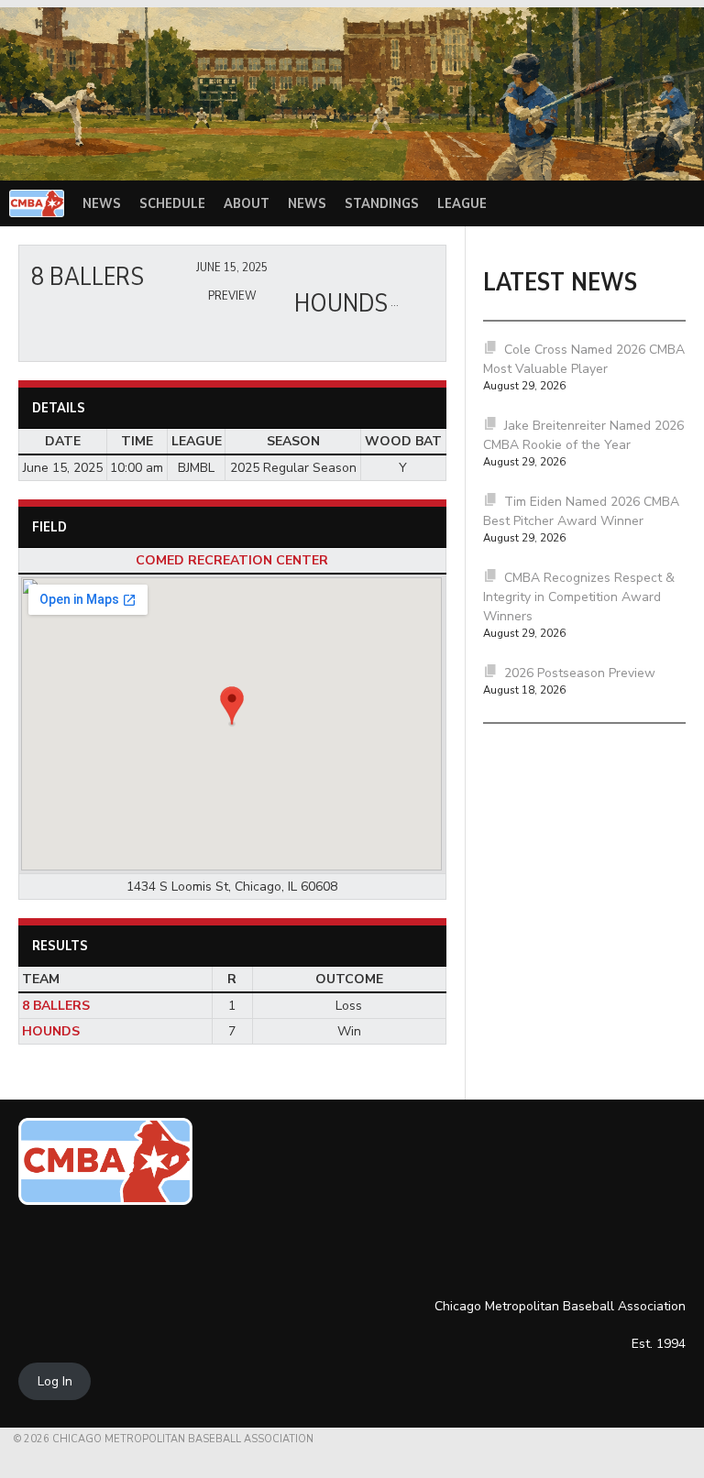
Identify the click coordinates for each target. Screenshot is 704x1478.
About (247, 203)
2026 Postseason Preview (579, 673)
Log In (55, 1381)
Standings (382, 203)
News (101, 203)
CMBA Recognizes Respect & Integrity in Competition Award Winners (579, 597)
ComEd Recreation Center (232, 560)
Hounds (51, 1031)
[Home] (36, 203)
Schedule (172, 203)
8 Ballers (56, 1005)
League (462, 203)
